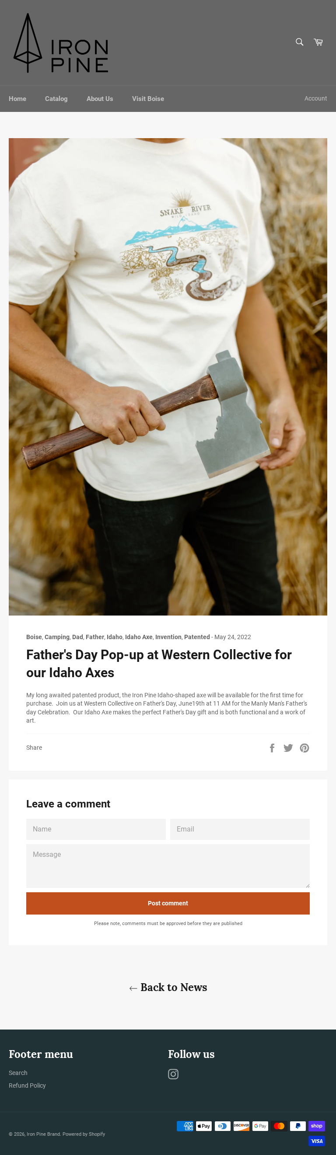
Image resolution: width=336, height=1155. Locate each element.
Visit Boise (148, 99)
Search (18, 1072)
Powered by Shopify (84, 1134)
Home (17, 99)
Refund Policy (27, 1085)
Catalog (56, 99)
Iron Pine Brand (43, 1134)
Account (315, 98)
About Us (100, 99)
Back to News (172, 987)
